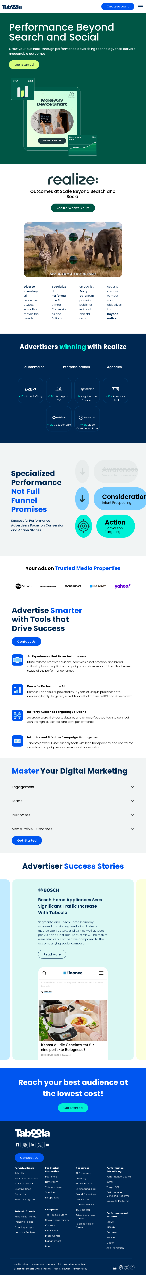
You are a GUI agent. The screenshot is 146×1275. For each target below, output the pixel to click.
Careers (50, 1225)
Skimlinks (50, 1192)
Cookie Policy (21, 1264)
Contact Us (26, 641)
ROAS (109, 1182)
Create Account (118, 6)
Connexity (20, 1194)
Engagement (23, 786)
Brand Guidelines (86, 1194)
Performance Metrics (118, 1176)
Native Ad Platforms (117, 1201)
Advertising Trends (25, 1216)
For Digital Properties (52, 1169)
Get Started (24, 64)
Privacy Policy (80, 1268)
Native (110, 1221)
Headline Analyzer (25, 1232)
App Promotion (115, 1248)
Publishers (51, 1176)
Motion (110, 1242)
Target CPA (112, 1187)
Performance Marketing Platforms (117, 1194)
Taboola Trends (25, 1211)
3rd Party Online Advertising (72, 1264)
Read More (52, 947)
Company (51, 1209)
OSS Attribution (62, 1268)
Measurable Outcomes (32, 828)
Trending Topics (24, 1221)
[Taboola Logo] (12, 6)
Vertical (110, 1237)
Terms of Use (37, 1264)
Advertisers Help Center (85, 1216)
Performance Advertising (115, 1169)
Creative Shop (23, 1189)
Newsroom (51, 1182)
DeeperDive (52, 1197)
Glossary (81, 1178)
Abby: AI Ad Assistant (26, 1178)
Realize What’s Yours (73, 208)
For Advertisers (24, 1168)
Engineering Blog (86, 1189)
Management (53, 1241)
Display (110, 1227)
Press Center (52, 1236)
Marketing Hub (84, 1183)
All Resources (84, 1173)
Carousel (111, 1232)
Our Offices (51, 1230)
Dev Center (82, 1199)
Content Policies (85, 1204)
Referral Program (25, 1199)
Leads (17, 800)
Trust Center (83, 1210)
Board (48, 1246)
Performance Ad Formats (117, 1214)
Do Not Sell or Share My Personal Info (33, 1268)
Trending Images (25, 1227)
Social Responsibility (57, 1220)
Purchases (21, 814)
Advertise (20, 1173)
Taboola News (53, 1187)
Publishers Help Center (85, 1225)
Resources (82, 1168)
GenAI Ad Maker (24, 1183)
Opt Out (50, 1264)
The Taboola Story (56, 1215)
